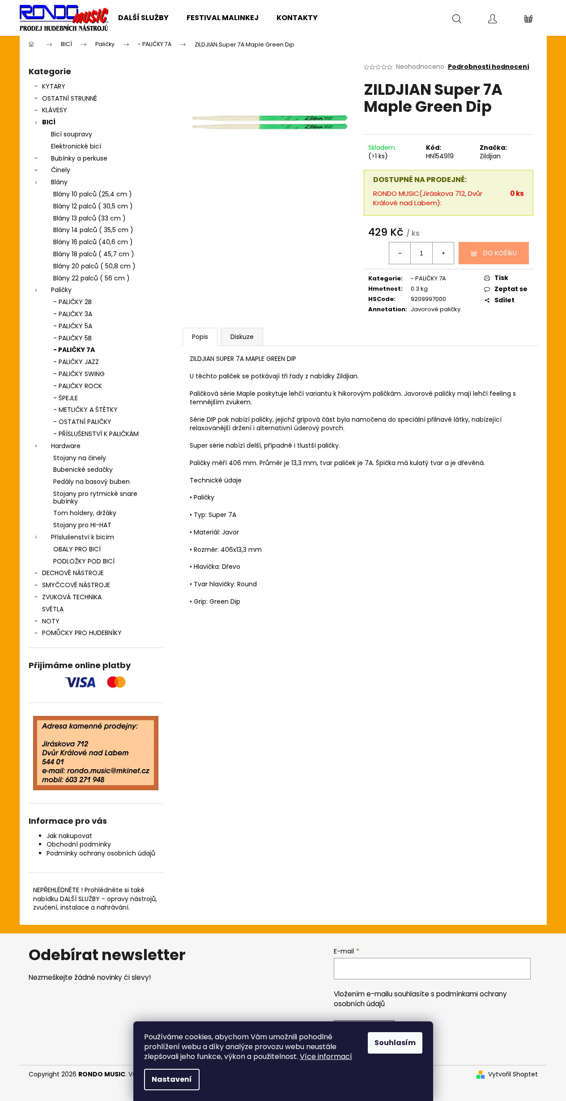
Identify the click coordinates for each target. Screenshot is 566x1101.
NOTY (51, 621)
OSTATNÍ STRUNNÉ (69, 98)
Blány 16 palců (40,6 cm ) (93, 241)
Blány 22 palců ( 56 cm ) (91, 278)
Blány (59, 182)
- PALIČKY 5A (72, 326)
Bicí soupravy (71, 134)
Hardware (66, 445)
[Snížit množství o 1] (400, 253)
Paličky (61, 289)
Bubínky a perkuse (79, 158)
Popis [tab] (200, 336)
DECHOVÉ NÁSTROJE (73, 572)
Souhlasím (395, 1042)
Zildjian (490, 156)
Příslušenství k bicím (82, 537)
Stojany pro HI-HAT (82, 525)
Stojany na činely (79, 457)
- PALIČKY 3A (72, 313)
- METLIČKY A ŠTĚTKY (85, 409)
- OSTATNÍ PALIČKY (82, 421)
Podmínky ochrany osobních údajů (101, 853)
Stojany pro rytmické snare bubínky (95, 497)
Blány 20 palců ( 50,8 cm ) (94, 266)
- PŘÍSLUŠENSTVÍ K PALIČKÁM (96, 433)
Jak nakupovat (69, 835)
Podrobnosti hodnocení (488, 67)
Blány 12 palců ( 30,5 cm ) (93, 206)
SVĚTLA (53, 609)
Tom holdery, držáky (84, 512)
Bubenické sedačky (83, 469)
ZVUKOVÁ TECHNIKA (72, 597)
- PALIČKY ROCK (77, 385)
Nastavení (172, 1079)
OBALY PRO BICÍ (77, 549)
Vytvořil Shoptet (513, 1074)
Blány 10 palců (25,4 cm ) (92, 194)
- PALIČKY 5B (72, 338)
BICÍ (48, 122)
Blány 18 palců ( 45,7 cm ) (93, 254)
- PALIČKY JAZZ (76, 361)
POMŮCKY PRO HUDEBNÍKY (82, 632)
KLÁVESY (54, 110)
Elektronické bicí (76, 146)
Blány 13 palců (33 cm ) (89, 218)
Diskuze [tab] (242, 336)
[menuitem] (143, 18)
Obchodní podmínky (79, 844)
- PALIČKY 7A (74, 349)
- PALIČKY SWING (79, 373)
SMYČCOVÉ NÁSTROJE (76, 584)
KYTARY (53, 86)
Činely (60, 169)
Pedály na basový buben (91, 481)
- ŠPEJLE (65, 398)
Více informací (326, 1056)
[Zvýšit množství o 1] (443, 253)
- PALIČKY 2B (72, 301)
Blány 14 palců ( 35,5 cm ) (93, 229)
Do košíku (500, 253)
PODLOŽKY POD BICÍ (84, 561)
